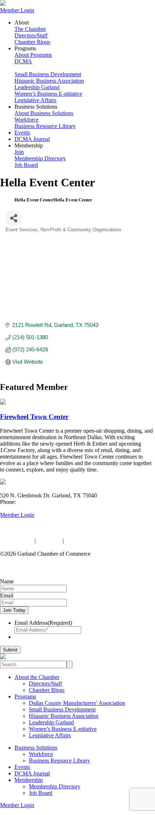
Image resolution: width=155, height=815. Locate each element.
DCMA (23, 61)
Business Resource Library (45, 126)
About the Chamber (36, 677)
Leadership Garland (36, 87)
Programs (25, 696)
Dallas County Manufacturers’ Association (77, 703)
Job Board (26, 165)
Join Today (14, 610)
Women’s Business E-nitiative (48, 94)
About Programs (33, 55)
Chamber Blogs (32, 42)
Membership (28, 780)
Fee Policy (49, 541)
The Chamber (30, 29)
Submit (10, 649)
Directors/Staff (31, 35)
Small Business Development (47, 74)
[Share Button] (13, 218)
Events (22, 132)
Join (19, 152)
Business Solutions (35, 748)
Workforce (26, 120)
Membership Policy (87, 541)
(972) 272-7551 (35, 502)
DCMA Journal (32, 139)
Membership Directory (40, 158)
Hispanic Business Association (49, 81)
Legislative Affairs (35, 100)
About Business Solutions (43, 113)
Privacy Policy (16, 541)
